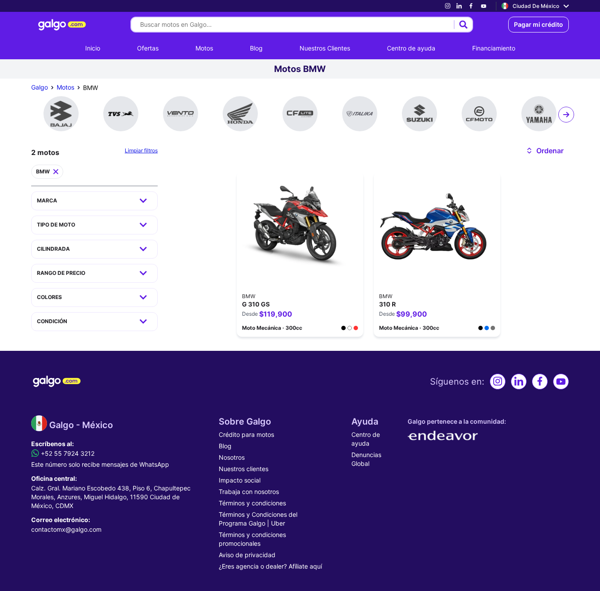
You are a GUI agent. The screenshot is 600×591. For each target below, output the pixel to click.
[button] (544, 151)
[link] (447, 6)
